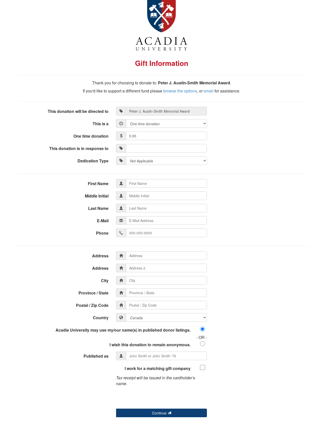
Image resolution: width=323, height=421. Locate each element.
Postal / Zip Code (92, 305)
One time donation (91, 136)
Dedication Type (93, 161)
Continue (160, 412)
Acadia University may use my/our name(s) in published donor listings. (123, 330)
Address (100, 256)
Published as (96, 356)
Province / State (93, 293)
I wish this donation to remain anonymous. (150, 345)
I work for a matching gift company (158, 368)
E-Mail (103, 221)
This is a (101, 124)
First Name (98, 183)
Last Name (98, 208)
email (208, 91)
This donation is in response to (79, 148)
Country (101, 317)
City (105, 280)
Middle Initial (97, 196)
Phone (102, 233)
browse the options (180, 91)
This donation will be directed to (78, 111)
